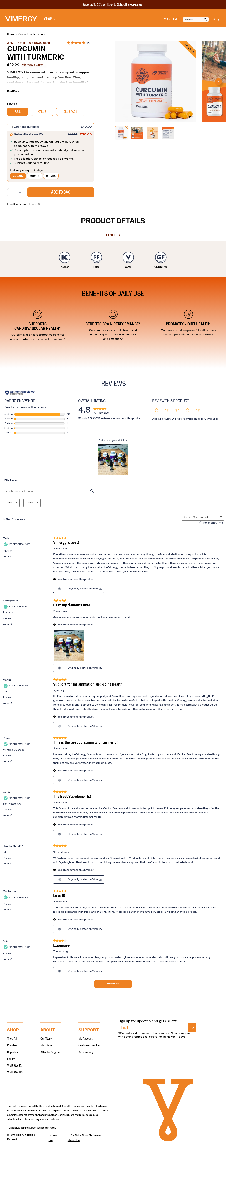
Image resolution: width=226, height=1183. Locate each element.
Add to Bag (60, 192)
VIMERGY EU (15, 1065)
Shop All (12, 1038)
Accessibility (85, 1052)
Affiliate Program (50, 1052)
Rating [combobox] (9, 502)
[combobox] (206, 517)
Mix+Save (46, 1045)
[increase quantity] (21, 192)
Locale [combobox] (29, 502)
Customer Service (89, 1045)
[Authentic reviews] (19, 392)
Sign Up (192, 1027)
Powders (12, 1045)
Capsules (12, 1052)
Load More (113, 984)
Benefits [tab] (113, 235)
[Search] (205, 19)
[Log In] (213, 21)
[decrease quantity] (9, 192)
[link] (101, 410)
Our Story (46, 1038)
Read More (13, 91)
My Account (85, 1038)
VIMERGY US (15, 1072)
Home (10, 34)
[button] (219, 20)
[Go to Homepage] (21, 18)
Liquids (11, 1059)
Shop (48, 19)
